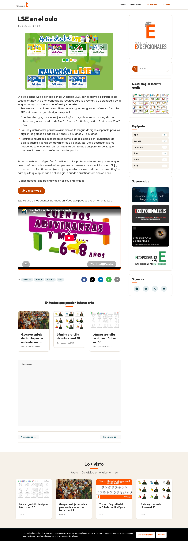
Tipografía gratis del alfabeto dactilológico (112, 506)
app (149, 134)
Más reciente (29, 437)
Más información (145, 535)
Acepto (161, 535)
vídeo (150, 159)
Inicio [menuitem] (123, 4)
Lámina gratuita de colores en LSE (68, 336)
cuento (150, 141)
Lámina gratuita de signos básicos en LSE (104, 338)
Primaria (50, 279)
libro (150, 153)
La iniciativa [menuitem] (135, 4)
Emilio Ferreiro (25, 26)
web (60, 279)
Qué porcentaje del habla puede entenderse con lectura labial (32, 340)
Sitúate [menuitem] (166, 4)
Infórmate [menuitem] (152, 4)
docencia (27, 279)
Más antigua (109, 437)
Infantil (39, 279)
